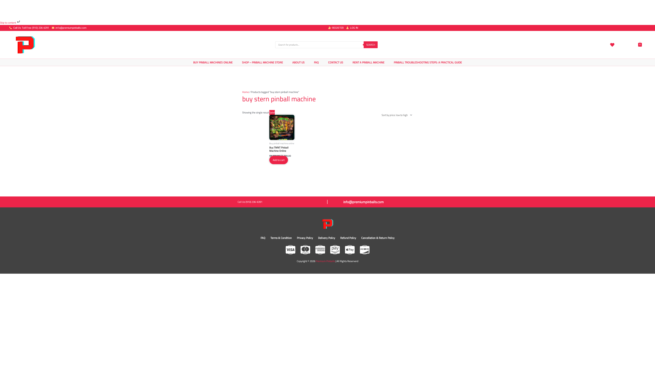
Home (245, 92)
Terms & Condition (281, 237)
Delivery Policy (326, 237)
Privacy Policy (305, 237)
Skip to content (8, 22)
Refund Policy (348, 237)
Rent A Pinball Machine (368, 62)
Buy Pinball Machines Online (213, 62)
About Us (298, 62)
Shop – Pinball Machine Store (262, 62)
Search (370, 44)
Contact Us (335, 62)
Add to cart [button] (279, 160)
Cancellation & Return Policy (378, 237)
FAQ (316, 62)
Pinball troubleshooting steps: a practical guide (428, 62)
